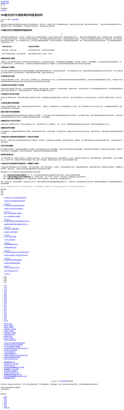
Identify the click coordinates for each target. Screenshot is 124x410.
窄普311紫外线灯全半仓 (11, 359)
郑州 (5, 299)
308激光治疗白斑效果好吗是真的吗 (14, 343)
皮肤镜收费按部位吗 (10, 353)
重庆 (5, 310)
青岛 (5, 306)
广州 (5, 289)
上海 (5, 287)
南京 (5, 313)
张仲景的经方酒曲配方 (11, 371)
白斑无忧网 (15, 19)
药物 (5, 402)
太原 (5, 308)
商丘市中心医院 (8, 338)
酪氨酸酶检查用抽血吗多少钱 (13, 374)
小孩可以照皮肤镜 (9, 352)
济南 (5, 317)
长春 (5, 301)
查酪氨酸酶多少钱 (9, 362)
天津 (5, 292)
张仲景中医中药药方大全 (11, 372)
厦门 (5, 305)
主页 (2, 10)
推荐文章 (6, 407)
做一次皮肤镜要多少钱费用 (12, 346)
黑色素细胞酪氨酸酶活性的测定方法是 (15, 376)
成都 (5, 297)
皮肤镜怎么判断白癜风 (11, 350)
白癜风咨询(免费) (14, 387)
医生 (4, 3)
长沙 (5, 319)
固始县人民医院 (8, 327)
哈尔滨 (6, 320)
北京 (5, 285)
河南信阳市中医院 (9, 334)
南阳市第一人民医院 (10, 329)
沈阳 (5, 315)
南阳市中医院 (8, 324)
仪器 (7, 3)
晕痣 (5, 404)
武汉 (5, 312)
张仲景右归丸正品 (9, 365)
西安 (5, 296)
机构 (5, 406)
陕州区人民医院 (8, 325)
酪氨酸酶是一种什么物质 (11, 369)
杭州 (5, 294)
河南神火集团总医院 (10, 340)
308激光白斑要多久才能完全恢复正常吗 (16, 355)
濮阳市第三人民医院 (10, 332)
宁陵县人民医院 (8, 331)
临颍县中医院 (8, 336)
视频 (2, 3)
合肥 (5, 303)
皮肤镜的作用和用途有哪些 (12, 357)
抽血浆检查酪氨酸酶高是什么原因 (14, 367)
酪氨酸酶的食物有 (9, 378)
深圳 (5, 290)
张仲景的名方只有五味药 (11, 364)
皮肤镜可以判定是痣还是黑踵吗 (13, 344)
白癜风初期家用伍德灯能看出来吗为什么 (16, 348)
